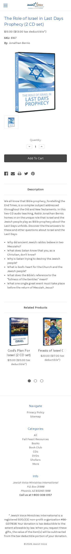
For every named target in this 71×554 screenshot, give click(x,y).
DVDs (35, 455)
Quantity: (35, 139)
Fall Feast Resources (35, 439)
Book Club (35, 447)
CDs (35, 451)
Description (35, 189)
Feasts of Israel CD (52, 350)
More (35, 464)
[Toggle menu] (5, 5)
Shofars (35, 460)
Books (36, 443)
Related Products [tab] (35, 307)
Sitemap (35, 416)
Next (67, 346)
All (35, 435)
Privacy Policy (35, 412)
